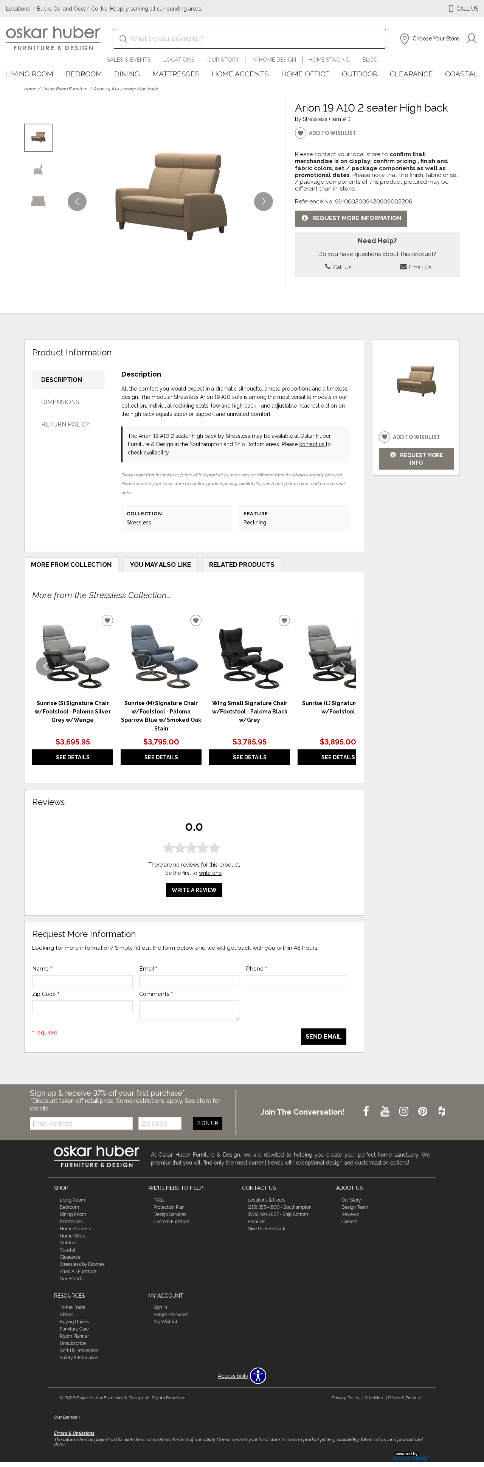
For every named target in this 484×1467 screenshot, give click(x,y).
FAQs (159, 1200)
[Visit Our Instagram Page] (404, 1112)
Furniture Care (74, 1329)
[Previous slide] (45, 666)
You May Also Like (160, 564)
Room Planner (74, 1336)
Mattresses (176, 74)
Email (148, 968)
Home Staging (329, 59)
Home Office (305, 74)
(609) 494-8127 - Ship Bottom (278, 1214)
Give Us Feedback (266, 1228)
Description (61, 379)
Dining (127, 74)
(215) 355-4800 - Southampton (280, 1207)
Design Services (170, 1214)
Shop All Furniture (78, 1271)
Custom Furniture (171, 1221)
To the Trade (72, 1307)
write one (210, 873)
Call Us (341, 267)
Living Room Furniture (64, 88)
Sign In (160, 1307)
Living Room (29, 74)
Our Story (223, 59)
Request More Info (421, 458)
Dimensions (60, 402)
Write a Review (194, 890)
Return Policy (65, 424)
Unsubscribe (73, 1343)
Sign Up (207, 1123)
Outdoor (359, 74)
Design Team (354, 1207)
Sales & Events (129, 59)
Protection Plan (169, 1207)
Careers (349, 1221)
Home (30, 88)
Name (42, 968)
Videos (67, 1314)
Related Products (242, 564)
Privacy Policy (346, 1397)
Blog (370, 59)
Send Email (324, 1036)
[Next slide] (343, 666)
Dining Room (73, 1214)
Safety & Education (79, 1357)
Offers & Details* (404, 1397)
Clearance (411, 74)
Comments (156, 994)
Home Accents (240, 74)
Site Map (374, 1397)
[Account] (471, 39)
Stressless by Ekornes (82, 1264)
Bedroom (84, 74)
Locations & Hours (266, 1200)
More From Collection (71, 564)
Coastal (461, 74)
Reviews (350, 1214)
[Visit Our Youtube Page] (385, 1112)
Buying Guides (74, 1321)
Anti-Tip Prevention (79, 1350)
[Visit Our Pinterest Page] (423, 1112)
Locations (179, 59)
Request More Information (356, 218)
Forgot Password (171, 1314)
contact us (312, 444)
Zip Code (45, 994)
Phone (256, 968)
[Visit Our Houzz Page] (442, 1112)
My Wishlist (165, 1321)
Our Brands (71, 1278)
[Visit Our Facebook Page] (367, 1112)
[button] (428, 39)
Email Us (419, 267)
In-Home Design (273, 59)
